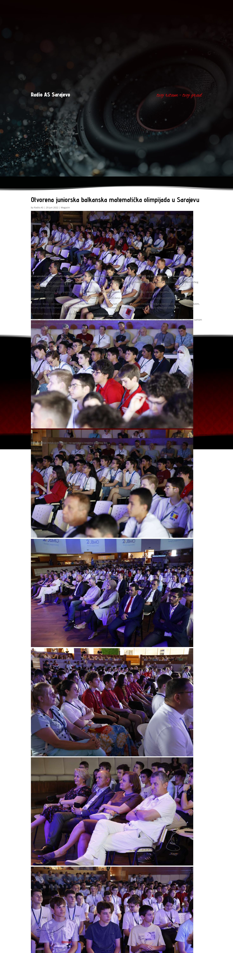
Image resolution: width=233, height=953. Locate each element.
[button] (116, 265)
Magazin (65, 207)
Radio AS (38, 207)
